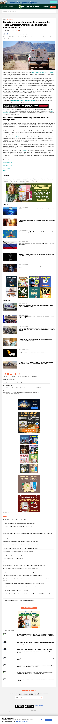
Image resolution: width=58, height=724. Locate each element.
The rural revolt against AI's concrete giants (13, 558)
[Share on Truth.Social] (19, 34)
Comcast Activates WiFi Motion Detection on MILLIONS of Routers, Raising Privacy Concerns (24, 565)
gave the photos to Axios (16, 137)
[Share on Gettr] (22, 34)
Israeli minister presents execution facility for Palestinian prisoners (18, 551)
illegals (24, 36)
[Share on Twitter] (10, 34)
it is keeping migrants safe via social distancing (23, 100)
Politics (10, 15)
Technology (32, 16)
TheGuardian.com (7, 165)
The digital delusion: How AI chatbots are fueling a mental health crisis (18, 600)
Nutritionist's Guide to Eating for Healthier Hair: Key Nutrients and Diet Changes (21, 568)
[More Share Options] (25, 34)
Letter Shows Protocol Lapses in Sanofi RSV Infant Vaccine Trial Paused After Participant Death (24, 586)
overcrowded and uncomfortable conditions (43, 72)
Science (24, 16)
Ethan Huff (26, 207)
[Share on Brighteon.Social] (4, 34)
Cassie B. (13, 30)
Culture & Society (10, 19)
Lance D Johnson (27, 230)
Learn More (41, 719)
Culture (17, 15)
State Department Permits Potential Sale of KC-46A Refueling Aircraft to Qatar (20, 548)
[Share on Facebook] (7, 34)
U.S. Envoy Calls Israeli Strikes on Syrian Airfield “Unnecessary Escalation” (19, 538)
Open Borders (11, 38)
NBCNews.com (7, 171)
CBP (13, 36)
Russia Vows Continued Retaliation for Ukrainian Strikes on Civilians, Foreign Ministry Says (23, 530)
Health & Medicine (25, 15)
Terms (35, 710)
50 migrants (24, 150)
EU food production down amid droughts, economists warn (16, 590)
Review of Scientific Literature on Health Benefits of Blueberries (17, 597)
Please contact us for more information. (11, 393)
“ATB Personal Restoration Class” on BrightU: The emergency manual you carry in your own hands (24, 561)
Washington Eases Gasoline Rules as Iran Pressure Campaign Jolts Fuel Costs (20, 603)
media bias (44, 36)
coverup (16, 36)
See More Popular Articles (29, 607)
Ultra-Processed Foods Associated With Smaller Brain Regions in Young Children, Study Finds (23, 583)
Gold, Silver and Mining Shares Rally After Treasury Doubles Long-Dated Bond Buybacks (22, 575)
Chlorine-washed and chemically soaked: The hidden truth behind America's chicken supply (23, 544)
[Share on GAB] (16, 34)
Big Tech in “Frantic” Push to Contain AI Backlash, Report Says (17, 519)
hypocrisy (20, 36)
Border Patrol (9, 36)
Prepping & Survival (48, 15)
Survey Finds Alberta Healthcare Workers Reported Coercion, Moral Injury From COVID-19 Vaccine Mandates (27, 593)
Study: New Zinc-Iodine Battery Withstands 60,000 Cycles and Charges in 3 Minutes (22, 572)
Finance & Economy (36, 15)
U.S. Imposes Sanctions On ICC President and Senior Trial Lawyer (17, 526)
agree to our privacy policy (22, 721)
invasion (33, 36)
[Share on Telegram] (13, 34)
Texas (15, 38)
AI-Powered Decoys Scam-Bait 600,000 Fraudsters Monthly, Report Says (19, 523)
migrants (5, 38)
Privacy (32, 710)
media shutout (50, 36)
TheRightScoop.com (8, 162)
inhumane (29, 36)
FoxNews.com (6, 168)
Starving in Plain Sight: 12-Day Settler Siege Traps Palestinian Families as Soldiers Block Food (23, 555)
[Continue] (41, 697)
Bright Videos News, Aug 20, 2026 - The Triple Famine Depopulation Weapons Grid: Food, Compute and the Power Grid (35, 672)
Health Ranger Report (8, 630)
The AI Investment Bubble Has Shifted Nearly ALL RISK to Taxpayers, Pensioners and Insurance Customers (35, 665)
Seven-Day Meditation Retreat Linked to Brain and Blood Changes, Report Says (20, 541)
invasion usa (38, 36)
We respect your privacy (29, 700)
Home (5, 15)
